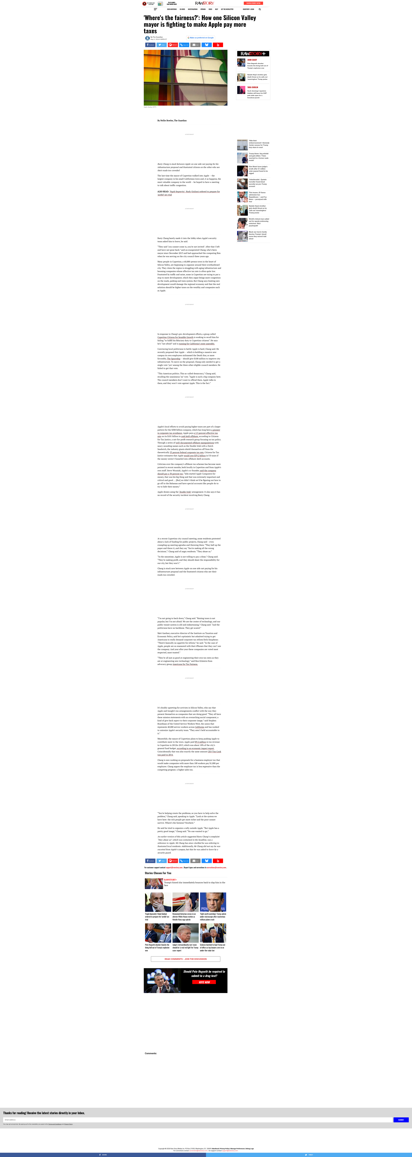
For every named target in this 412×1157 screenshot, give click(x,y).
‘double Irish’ (185, 492)
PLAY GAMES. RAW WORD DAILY (172, 3)
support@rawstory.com (230, 1151)
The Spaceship (173, 358)
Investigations (193, 9)
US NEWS (182, 9)
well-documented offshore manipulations (195, 442)
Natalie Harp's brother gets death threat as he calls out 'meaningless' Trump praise (257, 77)
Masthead (215, 1148)
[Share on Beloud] (218, 45)
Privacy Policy (224, 1148)
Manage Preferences (237, 1148)
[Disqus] (185, 1022)
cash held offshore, (189, 436)
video (210, 9)
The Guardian (158, 37)
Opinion (203, 9)
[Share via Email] (195, 45)
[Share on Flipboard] (173, 45)
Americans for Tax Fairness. (185, 664)
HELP (216, 9)
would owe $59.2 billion (195, 455)
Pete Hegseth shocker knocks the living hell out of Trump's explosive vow (257, 66)
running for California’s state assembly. (197, 343)
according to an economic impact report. (195, 748)
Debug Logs (250, 1148)
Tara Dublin (252, 87)
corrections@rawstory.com (198, 1151)
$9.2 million (200, 742)
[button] (260, 9)
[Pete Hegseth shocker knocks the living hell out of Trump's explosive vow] (241, 62)
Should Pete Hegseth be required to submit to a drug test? (204, 973)
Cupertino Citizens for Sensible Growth (175, 337)
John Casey (252, 59)
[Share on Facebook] (150, 45)
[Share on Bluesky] (207, 45)
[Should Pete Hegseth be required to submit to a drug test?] (162, 980)
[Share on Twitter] (162, 45)
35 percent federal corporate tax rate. (187, 452)
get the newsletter (227, 9)
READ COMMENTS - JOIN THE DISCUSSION (186, 959)
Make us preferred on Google (202, 38)
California (199, 727)
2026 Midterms (172, 9)
